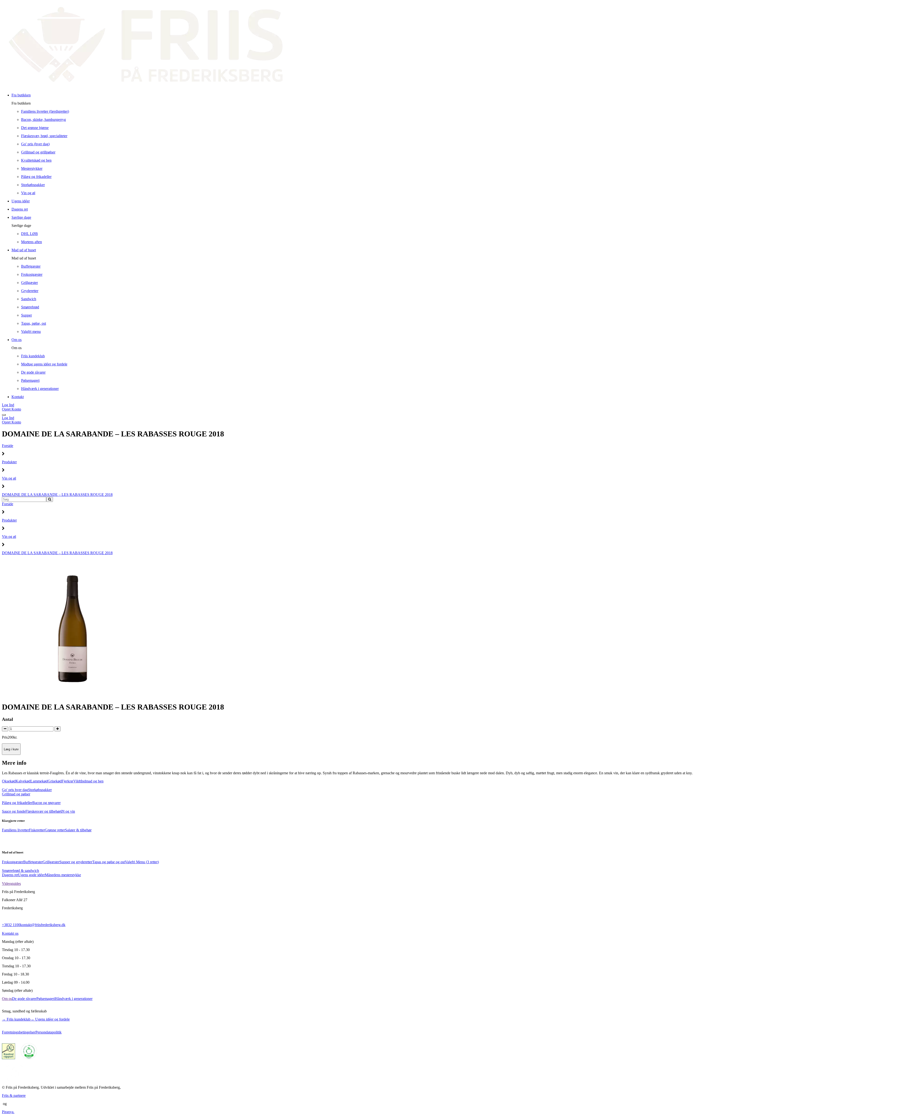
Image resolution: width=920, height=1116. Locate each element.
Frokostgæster (12, 862)
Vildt (77, 781)
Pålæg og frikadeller (17, 803)
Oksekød (9, 781)
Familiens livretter (15, 830)
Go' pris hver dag (15, 790)
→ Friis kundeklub (16, 1019)
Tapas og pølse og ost (108, 862)
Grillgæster (51, 862)
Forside (7, 446)
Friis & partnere (14, 1095)
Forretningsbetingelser (18, 1032)
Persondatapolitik (48, 1032)
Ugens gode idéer (31, 875)
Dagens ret (10, 875)
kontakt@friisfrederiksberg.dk (42, 925)
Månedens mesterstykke (63, 875)
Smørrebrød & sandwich (20, 871)
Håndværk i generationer (73, 999)
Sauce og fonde (13, 811)
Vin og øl (9, 478)
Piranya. (8, 1112)
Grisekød (55, 781)
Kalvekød (23, 781)
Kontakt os (10, 933)
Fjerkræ (67, 781)
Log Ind (8, 405)
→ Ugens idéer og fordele (50, 1019)
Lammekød (39, 781)
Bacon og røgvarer (46, 803)
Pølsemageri (45, 999)
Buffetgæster (33, 862)
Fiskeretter (37, 830)
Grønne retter (55, 830)
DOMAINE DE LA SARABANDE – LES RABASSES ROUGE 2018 (57, 495)
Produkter (9, 462)
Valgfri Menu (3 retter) (142, 862)
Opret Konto (11, 409)
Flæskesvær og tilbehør (43, 811)
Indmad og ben (92, 781)
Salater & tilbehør (78, 830)
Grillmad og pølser (16, 794)
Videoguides (11, 883)
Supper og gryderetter (75, 862)
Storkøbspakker (40, 790)
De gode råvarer (24, 999)
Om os (7, 999)
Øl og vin (68, 811)
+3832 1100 (11, 925)
